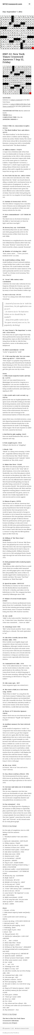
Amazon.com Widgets (10, 1023)
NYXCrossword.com (12, 4)
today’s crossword (16, 100)
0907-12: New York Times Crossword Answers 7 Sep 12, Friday (14, 58)
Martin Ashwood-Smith (23, 1028)
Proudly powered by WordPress (11, 1033)
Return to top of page (10, 826)
